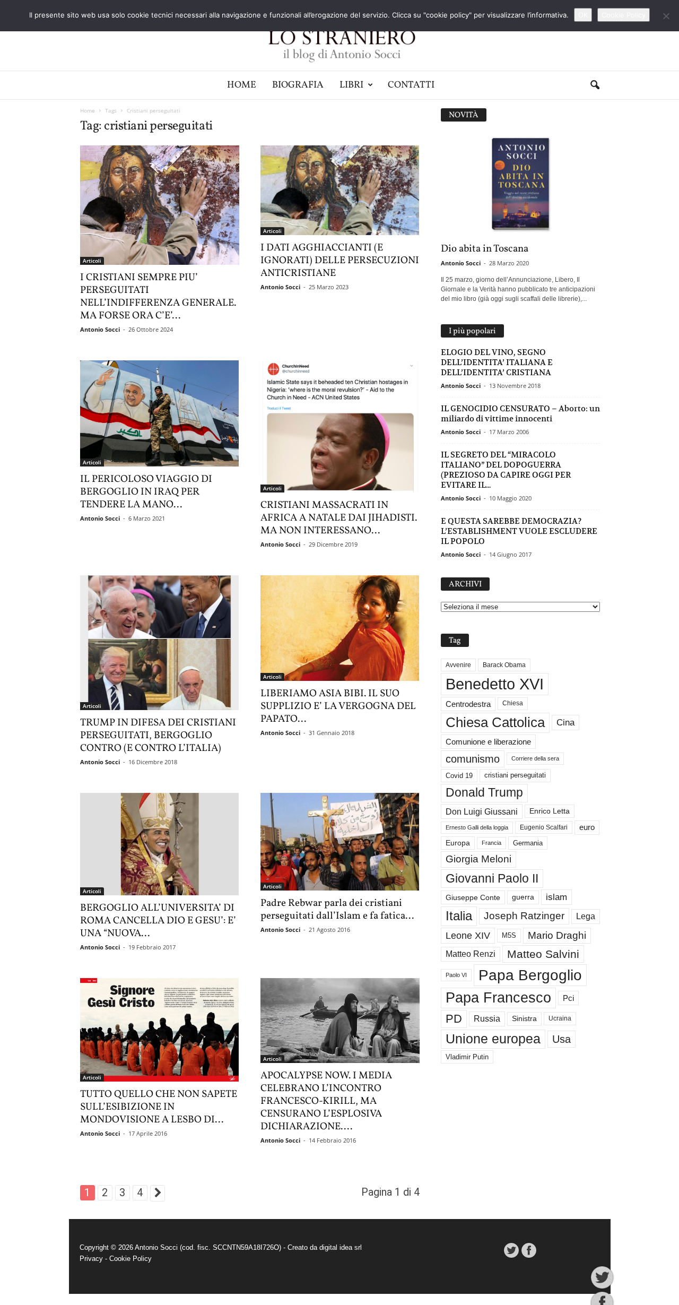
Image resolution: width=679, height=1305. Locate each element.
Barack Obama (504, 665)
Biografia (298, 85)
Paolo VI (456, 975)
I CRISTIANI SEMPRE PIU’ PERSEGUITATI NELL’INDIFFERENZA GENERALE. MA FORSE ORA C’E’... (158, 297)
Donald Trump (484, 792)
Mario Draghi (557, 935)
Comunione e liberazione (488, 741)
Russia (487, 1018)
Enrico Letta (549, 811)
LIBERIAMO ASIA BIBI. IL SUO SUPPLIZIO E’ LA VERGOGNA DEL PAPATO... (338, 706)
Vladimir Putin (467, 1057)
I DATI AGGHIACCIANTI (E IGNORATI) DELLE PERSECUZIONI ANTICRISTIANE (339, 260)
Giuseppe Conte (473, 897)
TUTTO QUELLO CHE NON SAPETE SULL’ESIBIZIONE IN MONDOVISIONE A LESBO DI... (158, 1107)
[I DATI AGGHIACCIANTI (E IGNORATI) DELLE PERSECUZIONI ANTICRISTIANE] (340, 190)
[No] (665, 16)
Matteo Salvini (543, 954)
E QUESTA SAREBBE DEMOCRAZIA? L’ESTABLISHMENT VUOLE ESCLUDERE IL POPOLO (519, 531)
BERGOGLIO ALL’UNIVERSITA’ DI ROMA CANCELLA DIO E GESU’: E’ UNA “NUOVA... (158, 920)
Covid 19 (459, 776)
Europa (458, 843)
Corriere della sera (535, 758)
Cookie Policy (130, 1259)
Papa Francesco (498, 998)
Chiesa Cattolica (495, 722)
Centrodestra (468, 703)
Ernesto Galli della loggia (477, 827)
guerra (523, 897)
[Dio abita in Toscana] (520, 184)
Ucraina (560, 1018)
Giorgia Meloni (478, 859)
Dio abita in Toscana (484, 249)
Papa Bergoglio (530, 974)
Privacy (91, 1259)
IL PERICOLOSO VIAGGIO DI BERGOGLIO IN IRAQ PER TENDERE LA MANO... (146, 492)
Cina (565, 723)
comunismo (473, 759)
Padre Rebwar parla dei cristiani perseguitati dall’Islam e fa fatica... (337, 909)
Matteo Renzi (470, 953)
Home (241, 85)
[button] (594, 85)
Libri (351, 85)
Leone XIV (468, 935)
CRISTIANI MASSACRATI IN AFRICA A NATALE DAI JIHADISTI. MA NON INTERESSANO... (338, 518)
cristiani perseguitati (515, 775)
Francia (491, 843)
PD (454, 1018)
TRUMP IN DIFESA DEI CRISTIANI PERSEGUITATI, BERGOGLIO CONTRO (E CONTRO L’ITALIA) (158, 735)
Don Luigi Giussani (482, 811)
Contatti (411, 85)
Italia (459, 916)
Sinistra (524, 1018)
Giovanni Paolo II (492, 878)
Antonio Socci (100, 329)
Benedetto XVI (495, 684)
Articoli (92, 260)
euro (587, 827)
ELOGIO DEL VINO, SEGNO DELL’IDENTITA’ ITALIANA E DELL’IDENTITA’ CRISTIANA (497, 362)
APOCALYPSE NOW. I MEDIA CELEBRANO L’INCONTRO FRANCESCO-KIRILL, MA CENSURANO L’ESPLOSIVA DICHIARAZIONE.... (326, 1101)
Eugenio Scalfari (544, 827)
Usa (561, 1039)
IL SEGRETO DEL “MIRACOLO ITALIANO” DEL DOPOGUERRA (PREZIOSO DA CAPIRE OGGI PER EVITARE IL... (506, 470)
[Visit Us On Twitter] (511, 1250)
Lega (585, 916)
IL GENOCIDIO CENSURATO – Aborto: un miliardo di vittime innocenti (520, 413)
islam (556, 897)
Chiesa (512, 703)
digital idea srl (340, 1247)
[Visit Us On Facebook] (528, 1250)
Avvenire (458, 665)
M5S (509, 935)
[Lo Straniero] (339, 35)
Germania (528, 843)
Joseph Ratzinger (524, 915)
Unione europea (493, 1039)
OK (583, 15)
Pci (568, 997)
